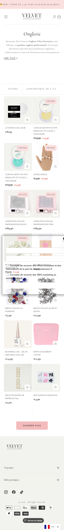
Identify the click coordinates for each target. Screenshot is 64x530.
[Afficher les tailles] (27, 119)
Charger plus (32, 425)
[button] (6, 17)
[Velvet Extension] (14, 447)
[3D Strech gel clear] (18, 110)
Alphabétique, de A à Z (41, 89)
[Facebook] (13, 492)
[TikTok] (21, 492)
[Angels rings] (46, 157)
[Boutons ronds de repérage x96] (18, 378)
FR (52, 526)
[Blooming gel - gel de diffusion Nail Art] (18, 334)
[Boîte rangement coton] (46, 334)
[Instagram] (6, 492)
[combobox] (52, 527)
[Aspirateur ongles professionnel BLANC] (18, 204)
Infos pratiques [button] (11, 479)
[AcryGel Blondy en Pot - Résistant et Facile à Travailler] (46, 110)
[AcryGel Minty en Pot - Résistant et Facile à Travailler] (18, 157)
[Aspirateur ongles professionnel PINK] (46, 204)
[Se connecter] (54, 17)
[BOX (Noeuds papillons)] (46, 378)
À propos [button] (8, 467)
